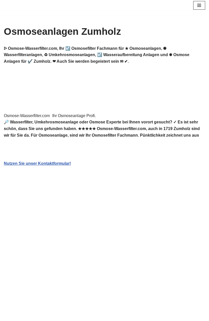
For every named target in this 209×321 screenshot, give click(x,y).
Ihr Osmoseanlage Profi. (74, 116)
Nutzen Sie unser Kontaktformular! (37, 163)
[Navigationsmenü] (199, 5)
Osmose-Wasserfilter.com (27, 116)
